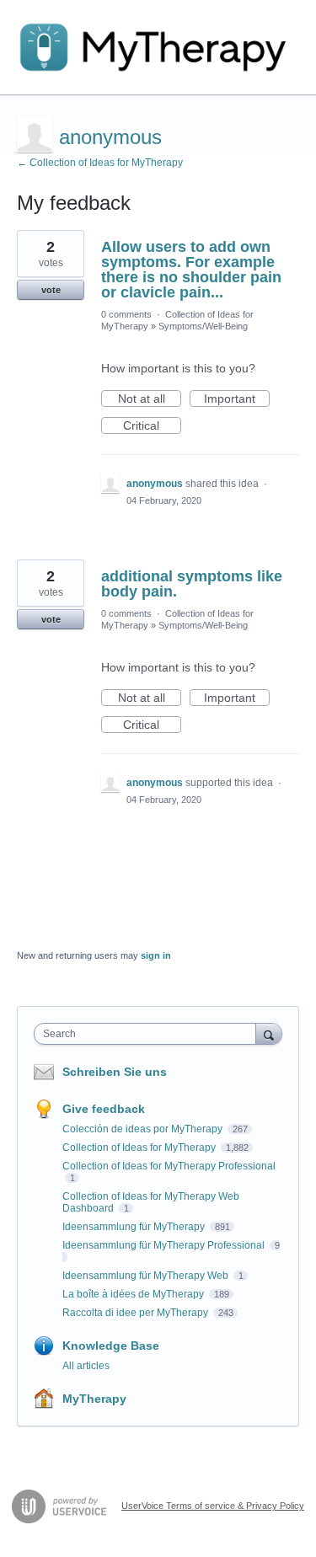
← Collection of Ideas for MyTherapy (100, 163)
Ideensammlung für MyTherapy (134, 1227)
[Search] (268, 1033)
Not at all (149, 399)
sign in (156, 955)
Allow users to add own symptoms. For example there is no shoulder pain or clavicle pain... (191, 269)
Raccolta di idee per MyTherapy (136, 1313)
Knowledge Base (110, 1345)
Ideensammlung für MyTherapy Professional (164, 1245)
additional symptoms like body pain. (191, 584)
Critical (152, 426)
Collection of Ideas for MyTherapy (140, 1147)
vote (51, 290)
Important (237, 399)
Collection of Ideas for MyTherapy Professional (169, 1166)
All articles (86, 1366)
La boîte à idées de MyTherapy (134, 1294)
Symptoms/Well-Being (203, 326)
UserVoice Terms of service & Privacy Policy (212, 1506)
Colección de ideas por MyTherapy (143, 1129)
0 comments (126, 314)
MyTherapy (94, 1398)
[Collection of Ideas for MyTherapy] (158, 47)
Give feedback (103, 1109)
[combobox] (148, 1034)
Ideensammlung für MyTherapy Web (146, 1275)
